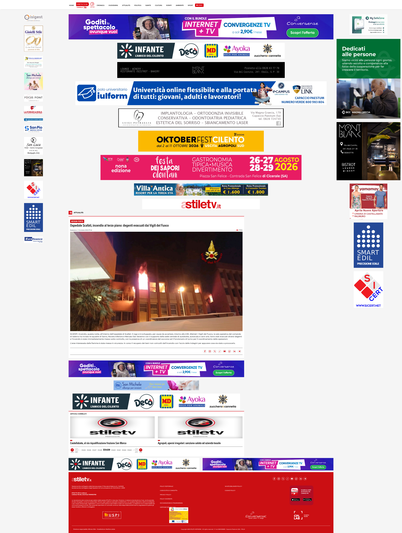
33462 (124, 450)
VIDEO (200, 5)
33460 (113, 450)
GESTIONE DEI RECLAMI (167, 507)
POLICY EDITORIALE (166, 486)
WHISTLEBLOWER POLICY (233, 486)
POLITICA (137, 5)
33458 (100, 450)
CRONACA (100, 5)
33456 (89, 450)
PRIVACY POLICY (165, 494)
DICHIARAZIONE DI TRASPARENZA (171, 503)
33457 (94, 450)
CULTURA (158, 5)
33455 (83, 450)
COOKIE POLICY (230, 490)
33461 (119, 450)
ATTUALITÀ (126, 5)
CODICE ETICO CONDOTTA (168, 490)
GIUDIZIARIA (113, 5)
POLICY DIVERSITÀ (166, 499)
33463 (129, 450)
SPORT (190, 5)
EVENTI (169, 5)
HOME (71, 5)
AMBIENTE (180, 5)
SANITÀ (148, 5)
